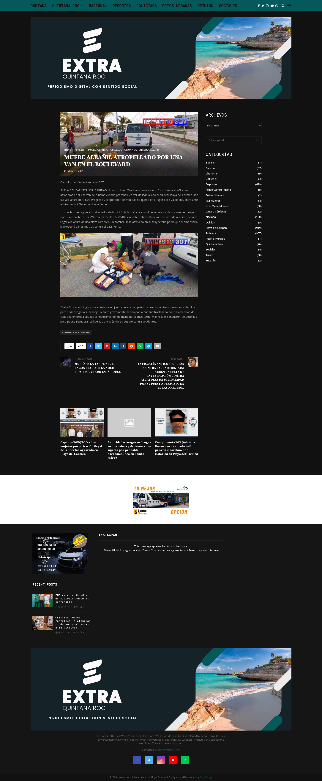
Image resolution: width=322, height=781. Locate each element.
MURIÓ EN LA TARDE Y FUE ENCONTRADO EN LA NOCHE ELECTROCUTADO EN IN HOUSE (98, 368)
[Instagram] (268, 5)
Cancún (210, 168)
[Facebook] (259, 5)
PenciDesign (206, 777)
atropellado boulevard (76, 332)
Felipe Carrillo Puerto (218, 189)
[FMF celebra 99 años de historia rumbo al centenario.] (42, 600)
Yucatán (211, 260)
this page (213, 550)
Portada (39, 5)
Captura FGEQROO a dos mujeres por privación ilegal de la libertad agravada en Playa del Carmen (81, 448)
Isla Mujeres (213, 200)
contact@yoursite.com (167, 749)
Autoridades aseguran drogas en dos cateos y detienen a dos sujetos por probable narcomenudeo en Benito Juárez (129, 450)
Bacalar (210, 162)
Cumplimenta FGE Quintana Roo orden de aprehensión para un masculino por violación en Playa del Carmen (176, 448)
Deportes (122, 5)
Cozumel (211, 179)
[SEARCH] (258, 140)
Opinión (205, 5)
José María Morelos (217, 206)
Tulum (209, 255)
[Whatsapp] (277, 5)
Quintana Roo (66, 5)
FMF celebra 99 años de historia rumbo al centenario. (72, 599)
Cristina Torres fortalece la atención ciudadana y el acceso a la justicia (73, 623)
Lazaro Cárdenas (216, 211)
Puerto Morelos (215, 238)
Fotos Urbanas (177, 5)
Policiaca (146, 5)
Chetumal (211, 173)
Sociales (228, 5)
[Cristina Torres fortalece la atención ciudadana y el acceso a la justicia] (42, 623)
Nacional (98, 5)
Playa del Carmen (216, 228)
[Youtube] (273, 5)
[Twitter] (263, 5)
